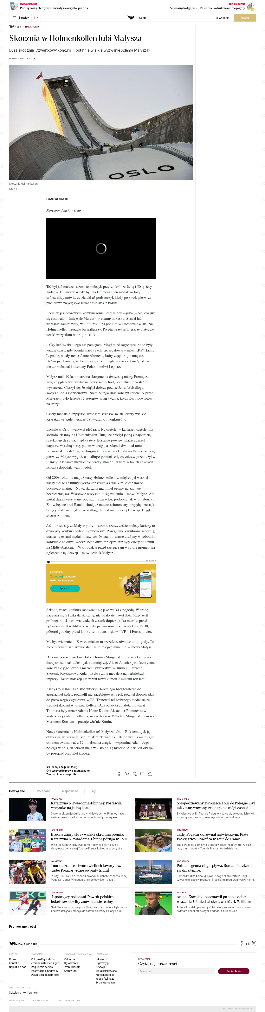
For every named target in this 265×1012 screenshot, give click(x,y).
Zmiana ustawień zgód (45, 963)
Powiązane (17, 791)
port (142, 18)
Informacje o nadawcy (44, 970)
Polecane (44, 791)
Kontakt (14, 963)
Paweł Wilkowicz (57, 198)
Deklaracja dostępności (45, 974)
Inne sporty (32, 26)
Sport (19, 26)
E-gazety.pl (102, 963)
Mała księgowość (106, 970)
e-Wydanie (222, 17)
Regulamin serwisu (42, 967)
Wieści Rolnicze (105, 978)
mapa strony (16, 1000)
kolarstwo (56, 861)
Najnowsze (70, 791)
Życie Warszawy (105, 982)
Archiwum (70, 970)
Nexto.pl (101, 967)
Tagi (93, 791)
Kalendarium (40, 1000)
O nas (12, 959)
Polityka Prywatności (43, 959)
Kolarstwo (56, 799)
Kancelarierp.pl (105, 974)
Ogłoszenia (71, 963)
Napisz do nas (17, 967)
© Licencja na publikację (61, 767)
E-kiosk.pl (101, 959)
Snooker (181, 893)
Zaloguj (244, 17)
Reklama (69, 959)
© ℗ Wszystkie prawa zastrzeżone (68, 770)
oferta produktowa (69, 1000)
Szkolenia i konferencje (23, 992)
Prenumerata (72, 967)
